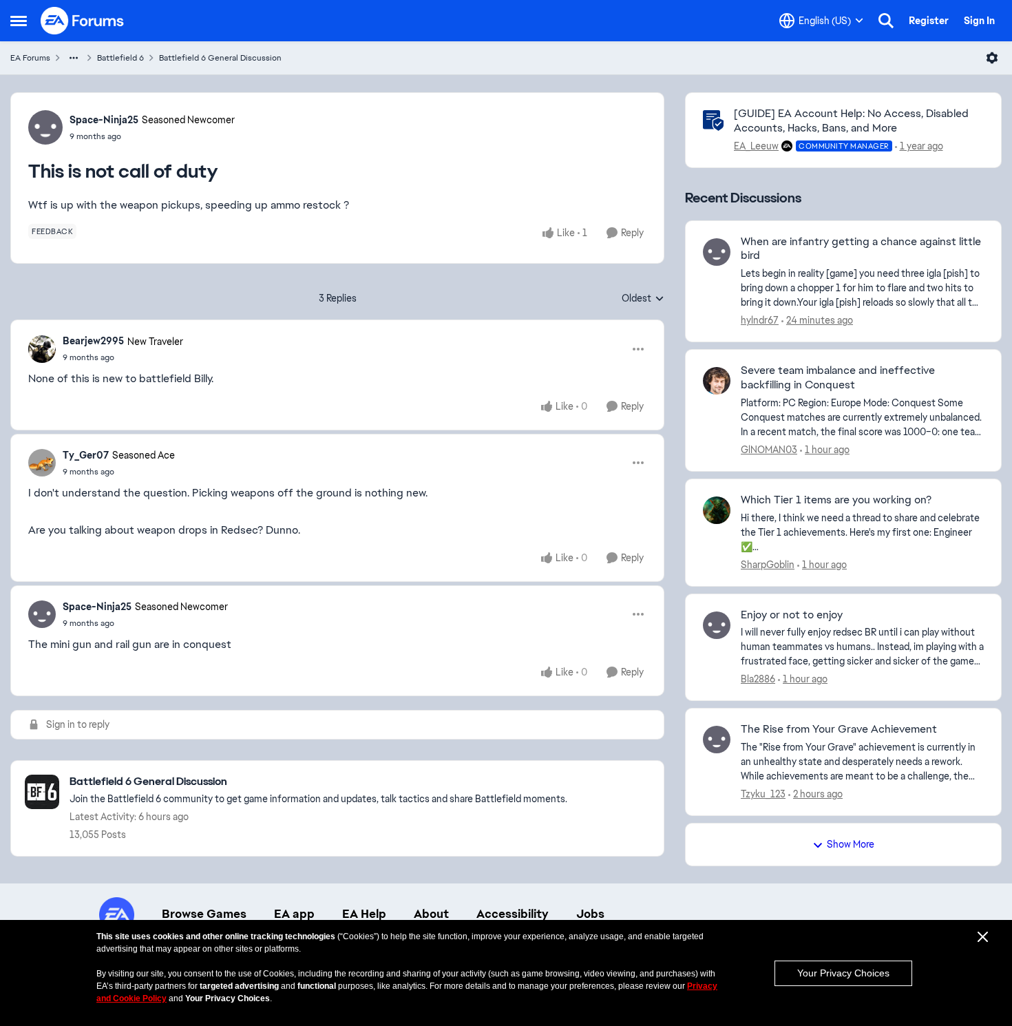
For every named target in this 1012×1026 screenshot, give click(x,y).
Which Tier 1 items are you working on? (836, 500)
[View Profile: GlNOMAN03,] (716, 381)
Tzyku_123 (763, 794)
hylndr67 (760, 320)
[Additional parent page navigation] (73, 57)
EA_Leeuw (756, 146)
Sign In (979, 20)
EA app (294, 913)
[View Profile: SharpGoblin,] (716, 510)
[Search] (886, 20)
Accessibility (512, 913)
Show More (850, 844)
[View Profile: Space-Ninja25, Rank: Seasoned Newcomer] (45, 127)
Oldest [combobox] (643, 299)
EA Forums (30, 57)
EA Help (364, 913)
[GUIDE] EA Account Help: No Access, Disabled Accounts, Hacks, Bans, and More (851, 120)
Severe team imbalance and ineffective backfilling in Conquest (838, 378)
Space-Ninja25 (104, 120)
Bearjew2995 (93, 341)
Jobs (590, 913)
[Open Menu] (992, 57)
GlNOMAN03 (769, 449)
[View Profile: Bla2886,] (716, 625)
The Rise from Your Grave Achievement (839, 729)
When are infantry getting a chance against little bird (861, 249)
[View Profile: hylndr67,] (716, 252)
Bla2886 (758, 679)
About (431, 913)
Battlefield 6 (120, 57)
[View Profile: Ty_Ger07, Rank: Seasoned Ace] (42, 463)
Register (929, 20)
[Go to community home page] (83, 20)
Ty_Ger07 (86, 455)
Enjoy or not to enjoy (792, 615)
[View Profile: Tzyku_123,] (716, 739)
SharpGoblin (767, 564)
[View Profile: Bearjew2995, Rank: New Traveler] (42, 349)
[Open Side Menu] (18, 20)
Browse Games (204, 913)
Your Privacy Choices (843, 972)
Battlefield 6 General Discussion (220, 57)
